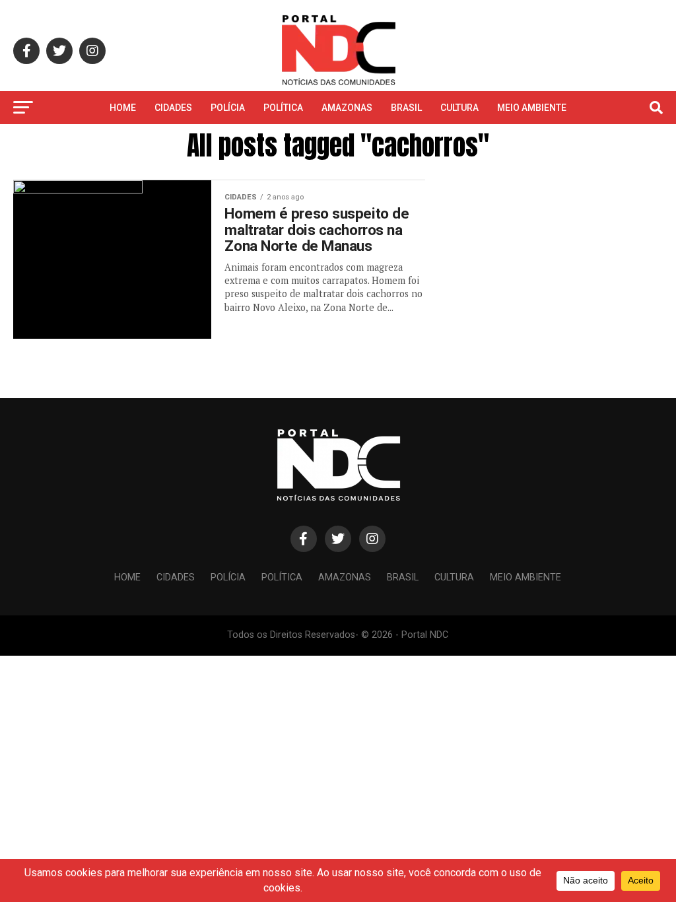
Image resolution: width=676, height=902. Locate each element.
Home (123, 107)
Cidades (173, 107)
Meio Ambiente (531, 107)
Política (283, 107)
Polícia (228, 107)
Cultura (459, 107)
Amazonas (346, 107)
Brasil (406, 107)
